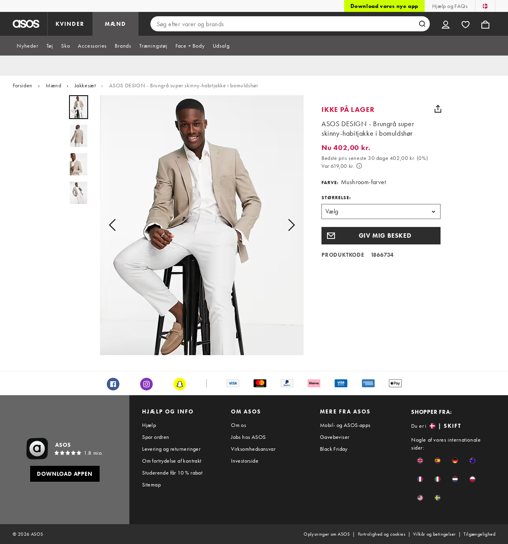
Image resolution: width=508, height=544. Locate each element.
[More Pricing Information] (359, 166)
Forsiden (23, 85)
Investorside (244, 460)
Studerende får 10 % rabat (172, 472)
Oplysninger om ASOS (327, 534)
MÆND (115, 23)
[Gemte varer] (465, 24)
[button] (381, 235)
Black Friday (334, 448)
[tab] (27, 46)
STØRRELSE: (336, 197)
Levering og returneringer (171, 448)
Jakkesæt (85, 85)
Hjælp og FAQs (450, 6)
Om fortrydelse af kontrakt (171, 460)
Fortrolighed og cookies (381, 534)
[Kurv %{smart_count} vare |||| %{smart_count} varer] (485, 24)
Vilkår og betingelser (434, 534)
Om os (238, 425)
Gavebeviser (334, 436)
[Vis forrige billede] (115, 225)
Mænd (53, 85)
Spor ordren (155, 436)
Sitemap (151, 484)
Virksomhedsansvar (253, 448)
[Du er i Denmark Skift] (485, 6)
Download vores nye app (384, 6)
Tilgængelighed (479, 534)
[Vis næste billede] (289, 225)
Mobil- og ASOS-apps (345, 425)
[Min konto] (446, 24)
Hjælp (149, 425)
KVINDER (70, 23)
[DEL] (437, 108)
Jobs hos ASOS (248, 436)
